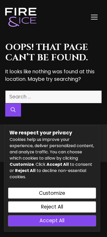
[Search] (13, 110)
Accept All (51, 220)
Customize (52, 193)
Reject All (52, 206)
